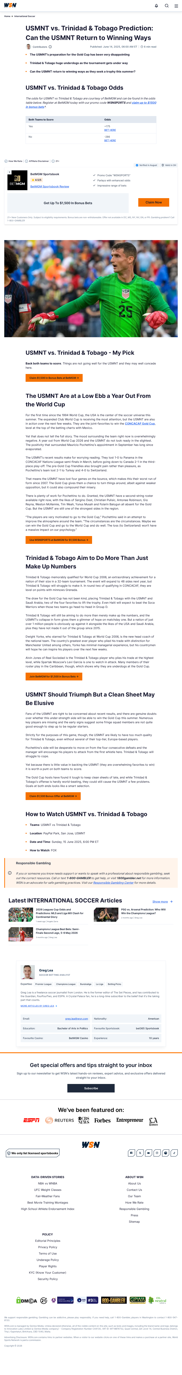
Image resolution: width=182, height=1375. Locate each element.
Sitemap (134, 1221)
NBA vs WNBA (47, 1183)
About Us (134, 1183)
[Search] (167, 6)
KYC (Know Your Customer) (47, 1272)
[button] (176, 6)
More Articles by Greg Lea (37, 1006)
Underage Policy (48, 1260)
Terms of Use (48, 1253)
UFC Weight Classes (47, 1190)
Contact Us (134, 1190)
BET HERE (110, 129)
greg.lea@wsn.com (76, 1018)
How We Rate (134, 1202)
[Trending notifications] (156, 5)
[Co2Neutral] (157, 1300)
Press (134, 1215)
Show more (160, 901)
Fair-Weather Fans (48, 1196)
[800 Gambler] (114, 1300)
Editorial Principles (47, 1240)
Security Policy (48, 1279)
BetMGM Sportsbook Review (49, 186)
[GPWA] (138, 1300)
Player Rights (48, 1266)
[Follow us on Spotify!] (165, 1153)
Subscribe (91, 1088)
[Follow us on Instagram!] (157, 1153)
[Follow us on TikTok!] (174, 1153)
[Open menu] (176, 5)
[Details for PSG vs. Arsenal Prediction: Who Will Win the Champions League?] (106, 915)
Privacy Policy (47, 1247)
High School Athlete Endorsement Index (47, 1209)
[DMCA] (26, 1300)
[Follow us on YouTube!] (148, 1153)
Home (7, 16)
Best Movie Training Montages (47, 1202)
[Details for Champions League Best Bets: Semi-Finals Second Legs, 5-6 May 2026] (21, 935)
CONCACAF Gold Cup (140, 423)
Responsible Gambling (134, 1209)
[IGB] (62, 1300)
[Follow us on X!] (140, 1153)
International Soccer (24, 16)
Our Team (134, 1196)
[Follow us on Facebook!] (131, 1153)
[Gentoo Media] (87, 1300)
